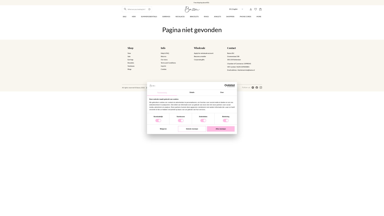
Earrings (166, 16)
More (258, 16)
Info (163, 48)
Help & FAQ (165, 53)
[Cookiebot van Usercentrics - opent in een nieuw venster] (226, 85)
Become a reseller (200, 56)
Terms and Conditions (168, 63)
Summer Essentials (149, 16)
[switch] (181, 120)
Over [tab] (222, 92)
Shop (130, 48)
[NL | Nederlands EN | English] (236, 9)
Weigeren (163, 129)
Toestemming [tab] (162, 93)
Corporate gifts (199, 59)
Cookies (163, 69)
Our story (164, 59)
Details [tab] (192, 92)
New (134, 16)
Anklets (217, 16)
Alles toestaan (221, 129)
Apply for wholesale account (203, 53)
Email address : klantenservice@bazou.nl (241, 70)
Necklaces (180, 16)
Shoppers (230, 16)
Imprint (163, 66)
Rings (206, 16)
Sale (124, 16)
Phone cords (245, 16)
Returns (163, 56)
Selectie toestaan (192, 129)
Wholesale (199, 48)
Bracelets (194, 16)
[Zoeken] (149, 9)
